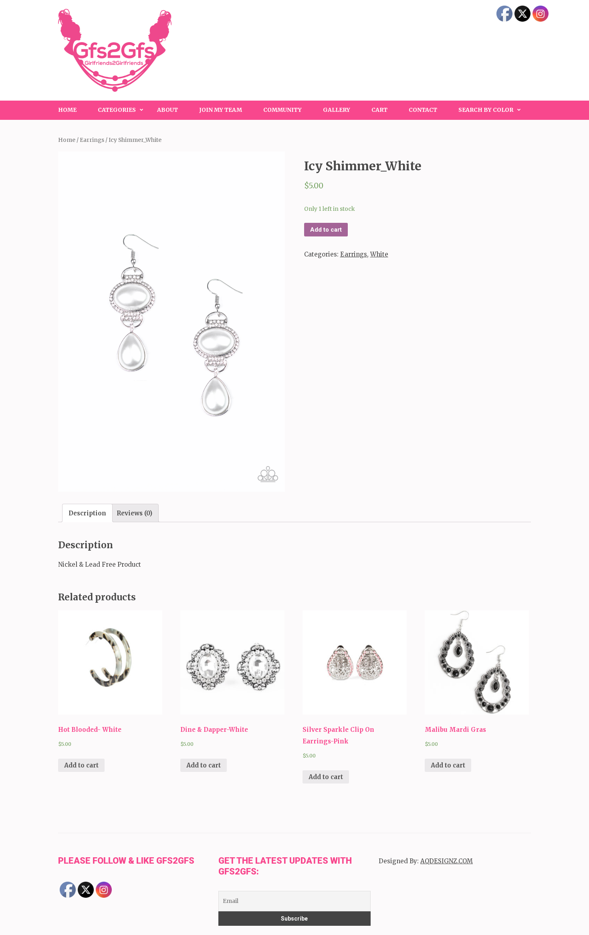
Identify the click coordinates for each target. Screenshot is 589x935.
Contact (423, 109)
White (379, 254)
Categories (117, 109)
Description (87, 513)
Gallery (336, 109)
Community (282, 109)
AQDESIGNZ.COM (446, 861)
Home (67, 109)
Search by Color (485, 109)
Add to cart (326, 229)
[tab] (87, 513)
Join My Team (220, 109)
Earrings (92, 139)
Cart (379, 109)
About (167, 109)
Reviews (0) (134, 513)
